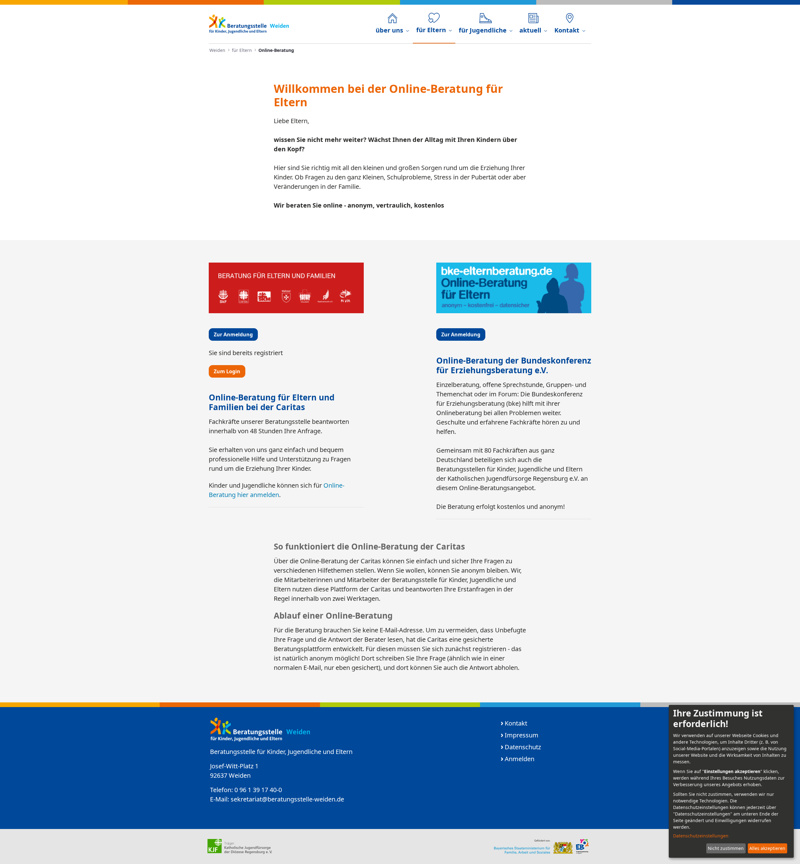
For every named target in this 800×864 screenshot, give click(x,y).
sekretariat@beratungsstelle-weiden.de (287, 799)
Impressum (521, 735)
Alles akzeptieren (767, 848)
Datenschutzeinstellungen (700, 836)
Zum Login (227, 371)
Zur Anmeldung (233, 334)
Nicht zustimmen (726, 848)
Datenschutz (523, 747)
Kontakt (516, 723)
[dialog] (731, 781)
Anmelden (519, 759)
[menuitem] (392, 24)
